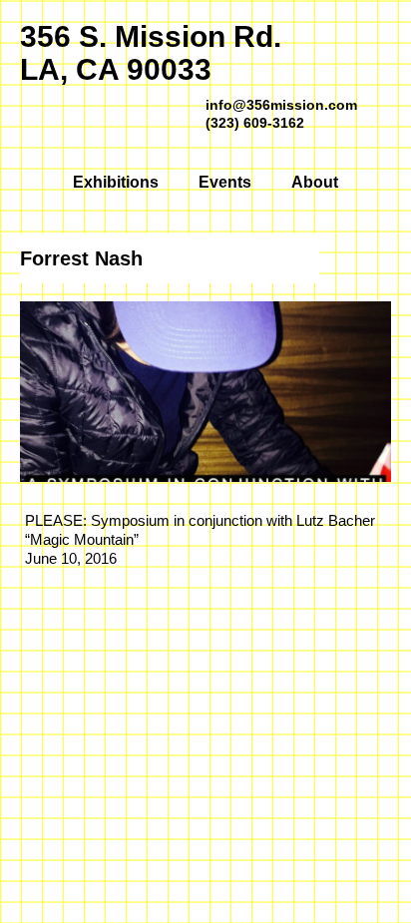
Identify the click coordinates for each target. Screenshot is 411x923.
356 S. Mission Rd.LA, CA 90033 (150, 53)
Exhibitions (116, 182)
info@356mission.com (281, 105)
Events (225, 182)
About (314, 182)
